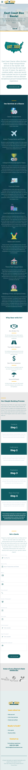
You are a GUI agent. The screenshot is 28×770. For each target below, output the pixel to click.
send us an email (6, 437)
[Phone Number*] (14, 593)
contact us (18, 513)
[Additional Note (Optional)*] (14, 647)
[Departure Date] (14, 610)
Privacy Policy (14, 765)
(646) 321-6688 (14, 745)
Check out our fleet (13, 720)
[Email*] (14, 584)
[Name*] (14, 575)
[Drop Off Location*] (14, 636)
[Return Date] (14, 619)
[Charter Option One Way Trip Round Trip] (14, 557)
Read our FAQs (11, 733)
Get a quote (11, 730)
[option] (5, 679)
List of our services (13, 717)
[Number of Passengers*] (14, 601)
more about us (13, 87)
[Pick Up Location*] (14, 628)
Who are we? (11, 714)
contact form (22, 435)
